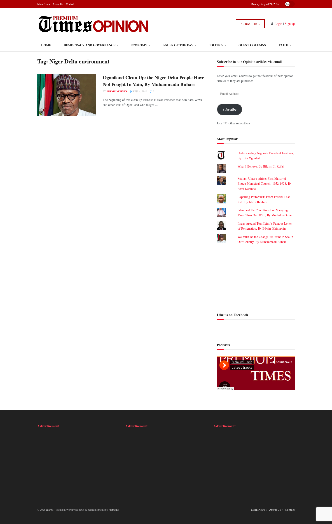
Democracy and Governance (89, 45)
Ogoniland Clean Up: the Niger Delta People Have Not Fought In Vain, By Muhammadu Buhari (153, 81)
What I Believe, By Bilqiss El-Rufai (261, 166)
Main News (43, 4)
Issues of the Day (177, 45)
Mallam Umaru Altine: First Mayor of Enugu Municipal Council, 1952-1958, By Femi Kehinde (265, 183)
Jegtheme (114, 509)
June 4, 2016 (139, 91)
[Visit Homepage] (93, 23)
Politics (215, 45)
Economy (139, 45)
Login (278, 23)
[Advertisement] (256, 277)
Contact (70, 4)
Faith (283, 45)
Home (46, 45)
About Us (58, 4)
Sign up (290, 23)
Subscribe (250, 24)
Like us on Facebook (232, 314)
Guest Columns (252, 45)
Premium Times (117, 91)
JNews (50, 509)
